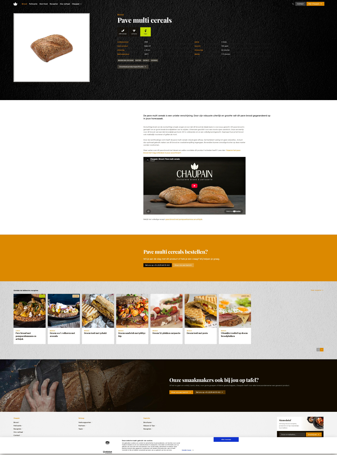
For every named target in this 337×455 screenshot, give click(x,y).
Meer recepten (316, 290)
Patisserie (17, 425)
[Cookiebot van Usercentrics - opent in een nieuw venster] (107, 452)
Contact (300, 4)
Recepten (17, 428)
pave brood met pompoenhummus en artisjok (184, 219)
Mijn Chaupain (313, 4)
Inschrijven (312, 434)
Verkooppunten (84, 422)
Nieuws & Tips (149, 425)
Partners (81, 425)
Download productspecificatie (131, 67)
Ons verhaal (18, 432)
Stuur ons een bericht (183, 265)
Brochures (147, 422)
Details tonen (186, 450)
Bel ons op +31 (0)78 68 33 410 (157, 265)
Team (80, 428)
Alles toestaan (226, 439)
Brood (16, 422)
